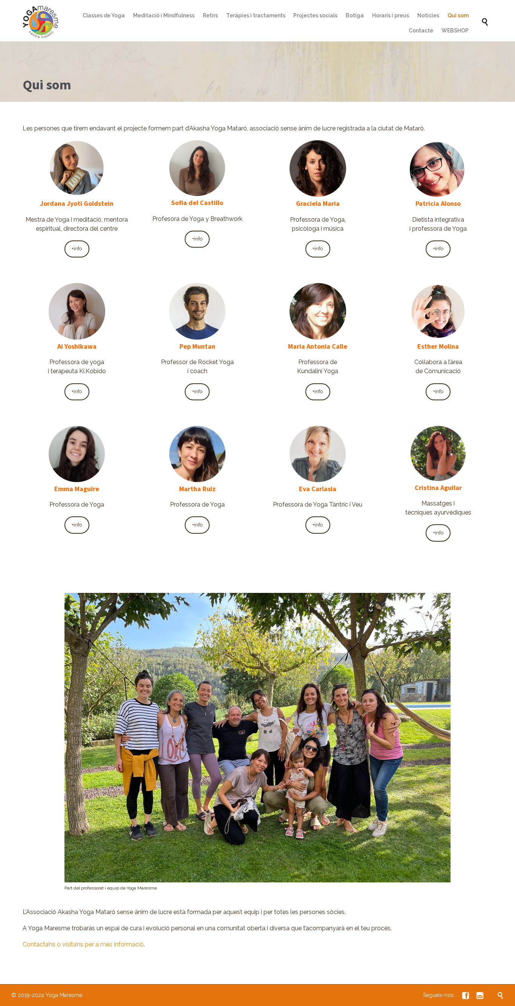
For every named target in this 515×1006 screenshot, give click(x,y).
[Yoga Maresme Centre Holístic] (41, 22)
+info (77, 248)
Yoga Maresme (64, 995)
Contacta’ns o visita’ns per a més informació (83, 944)
